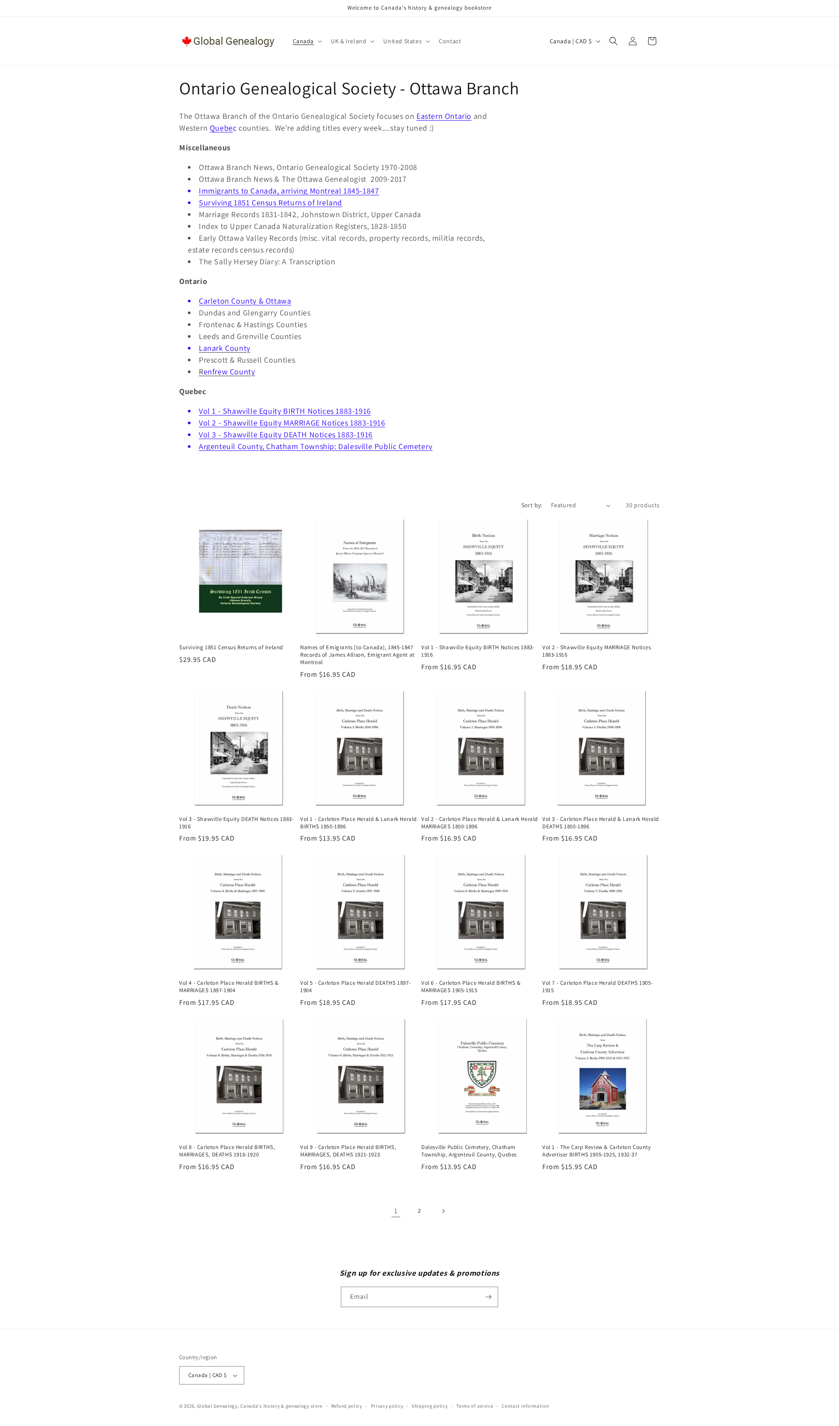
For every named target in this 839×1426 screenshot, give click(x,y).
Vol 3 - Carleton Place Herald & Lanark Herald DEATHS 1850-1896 (600, 823)
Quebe (221, 128)
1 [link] (396, 1210)
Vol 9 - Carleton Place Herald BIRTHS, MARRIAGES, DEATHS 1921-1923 (348, 1151)
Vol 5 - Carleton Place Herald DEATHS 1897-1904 (355, 987)
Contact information (525, 1406)
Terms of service (474, 1406)
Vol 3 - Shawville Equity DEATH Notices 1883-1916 (286, 434)
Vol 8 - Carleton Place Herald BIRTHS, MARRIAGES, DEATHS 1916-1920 (227, 1151)
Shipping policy (430, 1406)
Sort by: (531, 505)
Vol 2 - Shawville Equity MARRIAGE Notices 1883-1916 (292, 423)
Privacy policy (387, 1406)
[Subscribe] (488, 1297)
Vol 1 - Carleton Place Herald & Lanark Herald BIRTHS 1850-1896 (358, 823)
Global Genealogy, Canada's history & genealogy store (259, 1406)
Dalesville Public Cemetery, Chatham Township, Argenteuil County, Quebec (469, 1151)
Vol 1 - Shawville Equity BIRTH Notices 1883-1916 (285, 411)
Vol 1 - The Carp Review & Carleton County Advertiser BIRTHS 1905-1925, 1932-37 (596, 1151)
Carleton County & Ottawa (245, 301)
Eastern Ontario (444, 116)
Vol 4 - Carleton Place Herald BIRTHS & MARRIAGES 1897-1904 (229, 987)
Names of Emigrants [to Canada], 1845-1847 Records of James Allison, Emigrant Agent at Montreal (357, 655)
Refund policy (346, 1406)
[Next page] (443, 1211)
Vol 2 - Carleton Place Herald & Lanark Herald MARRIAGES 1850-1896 (479, 823)
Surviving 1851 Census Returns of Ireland (270, 202)
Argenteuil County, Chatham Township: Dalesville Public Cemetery (316, 446)
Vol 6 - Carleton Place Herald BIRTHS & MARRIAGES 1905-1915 (471, 987)
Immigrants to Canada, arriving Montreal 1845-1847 (289, 191)
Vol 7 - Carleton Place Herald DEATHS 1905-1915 (597, 987)
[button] (307, 41)
